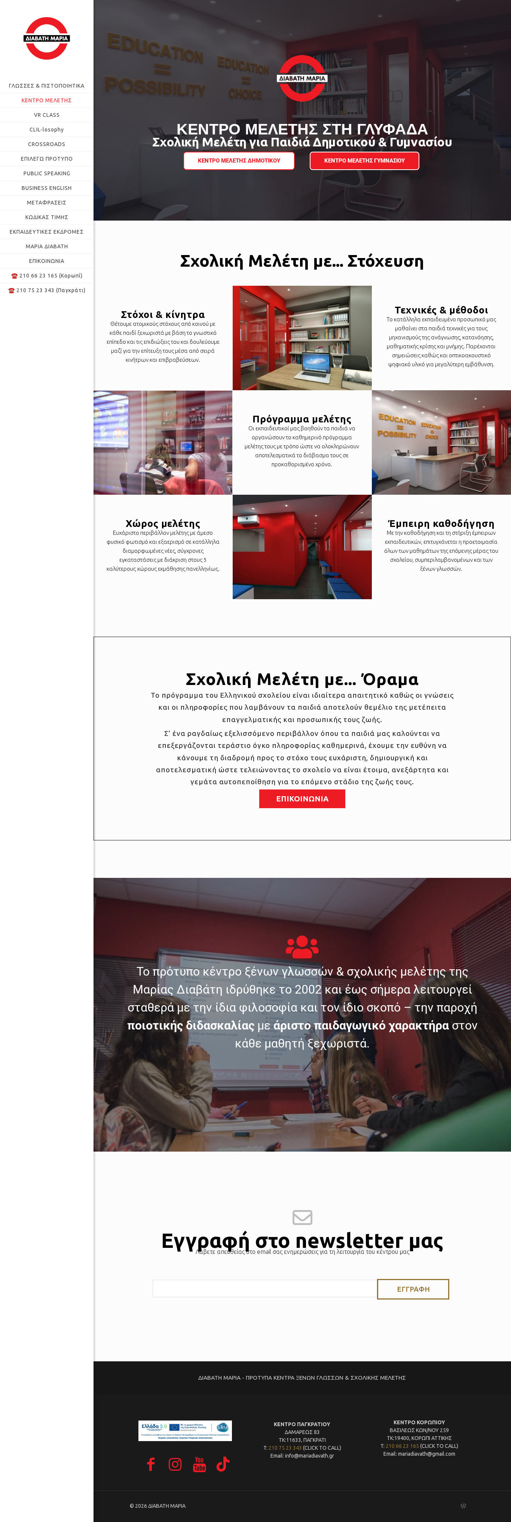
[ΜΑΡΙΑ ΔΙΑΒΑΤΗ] (47, 39)
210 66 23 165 (402, 1446)
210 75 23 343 (285, 1448)
